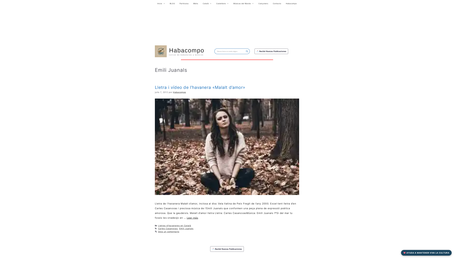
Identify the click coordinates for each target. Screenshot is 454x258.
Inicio (159, 3)
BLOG (172, 3)
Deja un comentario (168, 232)
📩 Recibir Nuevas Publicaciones (271, 51)
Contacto (277, 3)
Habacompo (291, 3)
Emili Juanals (186, 228)
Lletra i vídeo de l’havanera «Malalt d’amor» (200, 87)
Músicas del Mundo (242, 3)
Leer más (192, 217)
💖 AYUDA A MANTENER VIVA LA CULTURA (426, 253)
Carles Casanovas (168, 228)
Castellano (221, 3)
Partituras (184, 3)
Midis (195, 3)
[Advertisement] (227, 24)
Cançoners (263, 3)
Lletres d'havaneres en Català (174, 225)
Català (206, 3)
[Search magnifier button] (247, 51)
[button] (164, 3)
